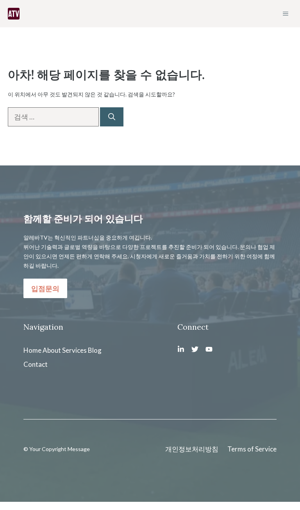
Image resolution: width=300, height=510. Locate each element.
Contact (35, 364)
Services (74, 350)
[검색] (111, 116)
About (52, 350)
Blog (95, 350)
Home (32, 350)
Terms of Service (252, 449)
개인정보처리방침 (191, 449)
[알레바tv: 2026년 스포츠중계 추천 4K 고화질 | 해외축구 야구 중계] (14, 13)
